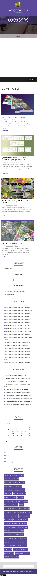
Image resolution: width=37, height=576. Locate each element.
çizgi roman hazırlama (19, 542)
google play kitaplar (10, 523)
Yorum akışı (8, 459)
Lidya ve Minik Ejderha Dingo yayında (15, 398)
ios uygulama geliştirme (11, 527)
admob (6, 475)
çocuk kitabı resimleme (20, 549)
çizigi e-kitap (8, 549)
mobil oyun (7, 531)
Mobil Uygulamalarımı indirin (13, 389)
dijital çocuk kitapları (19, 512)
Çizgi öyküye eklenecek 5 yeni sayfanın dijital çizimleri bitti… (14, 159)
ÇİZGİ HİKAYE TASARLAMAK (12, 381)
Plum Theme (13, 571)
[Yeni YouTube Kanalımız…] (17, 231)
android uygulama (10, 497)
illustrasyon (22, 523)
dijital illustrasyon (10, 508)
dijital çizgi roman (23, 508)
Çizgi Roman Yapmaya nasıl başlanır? (15, 342)
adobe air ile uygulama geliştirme (14, 482)
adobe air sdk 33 (9, 490)
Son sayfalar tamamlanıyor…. (14, 117)
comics (21, 505)
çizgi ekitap (23, 538)
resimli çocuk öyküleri (11, 538)
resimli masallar (18, 534)
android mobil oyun (19, 494)
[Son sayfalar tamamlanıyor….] (17, 104)
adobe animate (19, 490)
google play (8, 520)
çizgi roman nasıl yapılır (11, 546)
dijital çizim (7, 512)
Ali (27, 345)
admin (15, 119)
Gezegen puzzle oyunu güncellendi (14, 401)
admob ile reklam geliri (17, 475)
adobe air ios (8, 486)
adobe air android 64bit (11, 479)
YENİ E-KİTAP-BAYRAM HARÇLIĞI (14, 378)
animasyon (20, 497)
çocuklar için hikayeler (11, 557)
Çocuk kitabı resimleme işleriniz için (15, 395)
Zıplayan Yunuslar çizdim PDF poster (15, 404)
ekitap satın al (13, 516)
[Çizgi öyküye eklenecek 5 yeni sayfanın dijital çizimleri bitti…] (17, 145)
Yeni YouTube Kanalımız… (13, 243)
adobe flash (8, 494)
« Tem (5, 441)
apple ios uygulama (22, 501)
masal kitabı (23, 527)
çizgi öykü (23, 546)
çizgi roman (8, 542)
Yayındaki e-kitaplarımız (12, 375)
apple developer (9, 501)
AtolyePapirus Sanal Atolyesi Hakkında (15, 291)
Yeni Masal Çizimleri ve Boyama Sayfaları (16, 384)
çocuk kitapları (9, 553)
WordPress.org (9, 462)
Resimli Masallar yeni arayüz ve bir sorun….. (16, 202)
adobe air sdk (17, 486)
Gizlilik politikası (9, 294)
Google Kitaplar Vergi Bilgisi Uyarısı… (14, 326)
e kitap (6, 516)
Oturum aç (8, 453)
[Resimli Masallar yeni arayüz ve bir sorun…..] (17, 188)
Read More (5, 130)
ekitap (29, 512)
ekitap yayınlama (24, 516)
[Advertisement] (18, 57)
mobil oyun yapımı (18, 531)
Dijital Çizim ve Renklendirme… (14, 392)
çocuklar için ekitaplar (22, 553)
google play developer (20, 520)
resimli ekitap (8, 534)
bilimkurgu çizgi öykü (11, 505)
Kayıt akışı (8, 456)
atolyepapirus (18, 10)
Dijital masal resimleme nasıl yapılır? (14, 307)
